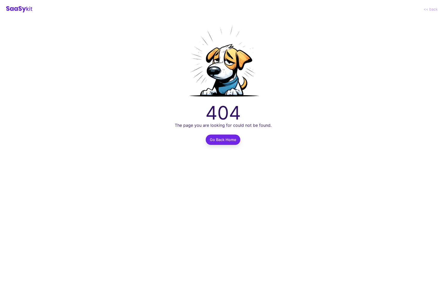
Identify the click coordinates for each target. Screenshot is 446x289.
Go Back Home (223, 139)
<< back (431, 9)
